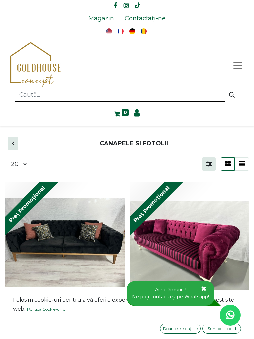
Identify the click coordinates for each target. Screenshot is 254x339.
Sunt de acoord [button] (222, 328)
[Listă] (241, 164)
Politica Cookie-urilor (47, 309)
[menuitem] (101, 18)
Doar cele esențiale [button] (180, 328)
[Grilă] (228, 164)
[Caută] (232, 95)
